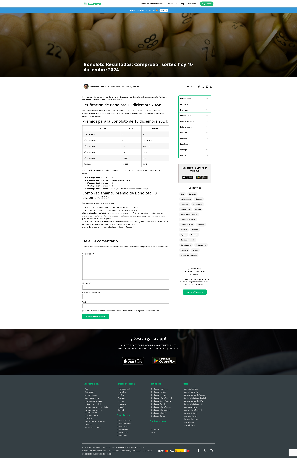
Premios (184, 230)
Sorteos (170, 4)
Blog (182, 4)
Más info (164, 10)
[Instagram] (211, 451)
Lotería (198, 209)
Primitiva (195, 230)
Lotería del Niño (187, 225)
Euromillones (185, 209)
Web (84, 302)
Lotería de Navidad (188, 219)
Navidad (201, 225)
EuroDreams (197, 204)
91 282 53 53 (133, 447)
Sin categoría (186, 245)
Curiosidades (186, 199)
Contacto (192, 4)
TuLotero (184, 250)
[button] (199, 87)
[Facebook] (198, 451)
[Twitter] (205, 451)
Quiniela (194, 235)
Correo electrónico (91, 293)
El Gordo (198, 199)
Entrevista (184, 204)
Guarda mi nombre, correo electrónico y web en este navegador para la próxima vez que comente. (122, 311)
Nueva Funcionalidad (189, 255)
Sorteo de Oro (201, 245)
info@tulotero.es (88, 451)
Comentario (88, 254)
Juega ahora (207, 4)
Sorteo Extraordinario (189, 214)
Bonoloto (192, 194)
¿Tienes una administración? (151, 4)
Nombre (86, 283)
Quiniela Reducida (188, 240)
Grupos (195, 250)
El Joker (183, 235)
